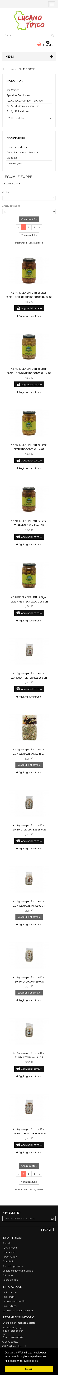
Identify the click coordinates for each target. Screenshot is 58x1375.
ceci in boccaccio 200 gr (29, 449)
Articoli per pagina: (11, 206)
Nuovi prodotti (9, 1247)
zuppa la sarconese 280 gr (29, 1133)
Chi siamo (12, 158)
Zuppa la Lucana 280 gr (29, 981)
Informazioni (15, 137)
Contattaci (7, 1261)
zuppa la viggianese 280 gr (29, 829)
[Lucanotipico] (29, 20)
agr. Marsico (13, 90)
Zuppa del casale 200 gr (29, 525)
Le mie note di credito (13, 1301)
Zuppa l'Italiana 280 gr (29, 1057)
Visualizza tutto (29, 235)
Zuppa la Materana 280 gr (29, 905)
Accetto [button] (29, 1369)
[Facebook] (54, 1229)
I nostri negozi (14, 163)
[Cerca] (53, 35)
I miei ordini (8, 1296)
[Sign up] (52, 1218)
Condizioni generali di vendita (22, 152)
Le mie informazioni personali (17, 1310)
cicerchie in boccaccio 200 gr (29, 601)
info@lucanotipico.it (15, 1346)
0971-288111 (11, 1342)
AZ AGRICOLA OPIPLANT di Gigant (25, 100)
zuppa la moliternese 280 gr (29, 677)
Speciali (6, 1243)
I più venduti (8, 1252)
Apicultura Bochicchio (18, 95)
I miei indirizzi (9, 1306)
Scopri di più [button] (31, 1360)
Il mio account (9, 1292)
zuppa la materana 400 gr (29, 754)
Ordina (5, 192)
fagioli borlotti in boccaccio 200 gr (29, 297)
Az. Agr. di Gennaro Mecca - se (23, 106)
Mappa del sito (10, 1280)
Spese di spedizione (17, 147)
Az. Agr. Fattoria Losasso (19, 111)
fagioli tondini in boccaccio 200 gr (29, 373)
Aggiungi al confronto (30, 316)
